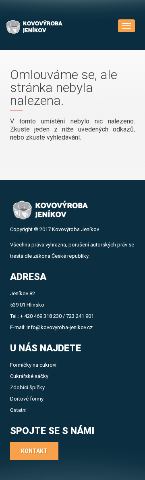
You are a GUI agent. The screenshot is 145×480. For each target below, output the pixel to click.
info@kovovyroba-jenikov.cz (60, 327)
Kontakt (34, 451)
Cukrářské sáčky (29, 376)
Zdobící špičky (27, 387)
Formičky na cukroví (33, 365)
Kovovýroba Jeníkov (75, 229)
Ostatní (18, 410)
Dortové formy (27, 399)
